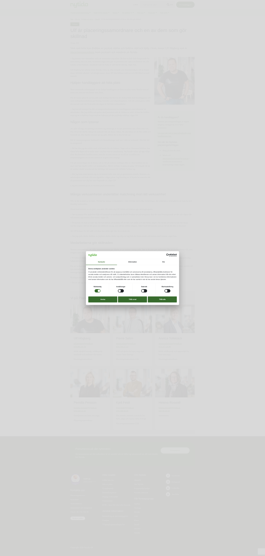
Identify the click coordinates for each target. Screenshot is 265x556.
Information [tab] (132, 262)
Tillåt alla (162, 299)
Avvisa (102, 299)
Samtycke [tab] (101, 262)
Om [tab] (163, 262)
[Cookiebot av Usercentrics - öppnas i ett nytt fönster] (168, 255)
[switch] (121, 290)
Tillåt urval (132, 299)
